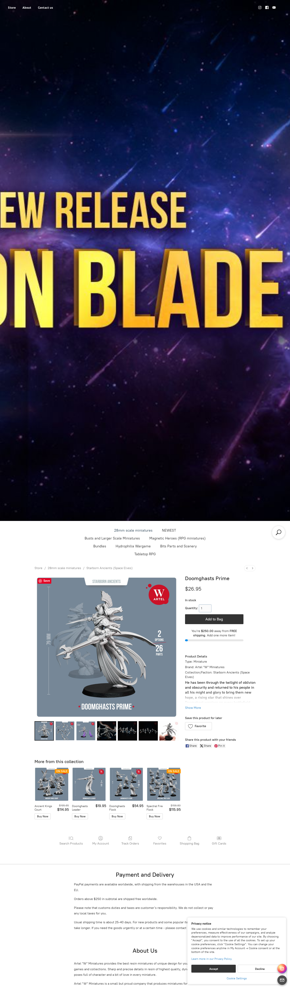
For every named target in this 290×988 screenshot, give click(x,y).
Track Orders (130, 843)
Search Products (71, 843)
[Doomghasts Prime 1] (65, 731)
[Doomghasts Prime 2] (85, 731)
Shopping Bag (189, 843)
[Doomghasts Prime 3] (106, 731)
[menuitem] (247, 568)
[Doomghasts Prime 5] (148, 731)
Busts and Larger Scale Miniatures (112, 538)
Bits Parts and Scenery (178, 546)
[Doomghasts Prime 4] (127, 731)
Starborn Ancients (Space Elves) (109, 568)
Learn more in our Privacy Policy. (211, 959)
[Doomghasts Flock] (126, 784)
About (26, 7)
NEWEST (169, 530)
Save (46, 580)
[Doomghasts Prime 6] (169, 731)
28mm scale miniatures (133, 530)
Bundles (99, 546)
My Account (100, 843)
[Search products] (278, 532)
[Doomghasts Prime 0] (44, 731)
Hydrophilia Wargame (133, 546)
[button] (198, 726)
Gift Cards (219, 843)
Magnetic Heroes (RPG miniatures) (177, 538)
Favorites (159, 843)
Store (12, 7)
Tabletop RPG (145, 554)
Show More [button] (193, 708)
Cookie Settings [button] (237, 978)
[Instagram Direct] (282, 968)
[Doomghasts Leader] (89, 784)
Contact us (45, 7)
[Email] (282, 980)
